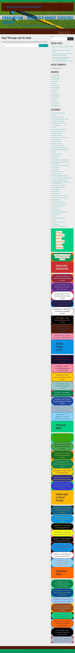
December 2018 (56, 106)
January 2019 (55, 103)
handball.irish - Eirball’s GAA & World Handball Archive (62, 446)
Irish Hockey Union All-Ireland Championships (62, 177)
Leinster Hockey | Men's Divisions (60, 197)
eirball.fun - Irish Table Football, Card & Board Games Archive (62, 623)
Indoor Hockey (66, 30)
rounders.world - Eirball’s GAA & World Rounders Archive (62, 455)
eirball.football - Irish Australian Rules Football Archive (62, 359)
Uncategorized (55, 224)
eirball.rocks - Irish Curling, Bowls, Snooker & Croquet (62, 600)
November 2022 (56, 77)
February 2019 (55, 101)
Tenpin (53, 220)
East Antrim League (56, 139)
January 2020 (55, 93)
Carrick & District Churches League (60, 119)
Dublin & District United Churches (60, 137)
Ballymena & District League (58, 113)
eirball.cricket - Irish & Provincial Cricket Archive (62, 336)
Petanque (54, 216)
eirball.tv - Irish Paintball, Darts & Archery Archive (62, 616)
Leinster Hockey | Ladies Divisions (60, 195)
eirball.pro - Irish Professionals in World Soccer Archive (62, 584)
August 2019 (55, 97)
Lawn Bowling (55, 191)
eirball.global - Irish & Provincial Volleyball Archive (62, 386)
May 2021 (54, 83)
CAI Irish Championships (58, 117)
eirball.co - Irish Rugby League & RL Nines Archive (62, 393)
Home (2, 30)
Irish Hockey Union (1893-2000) (59, 175)
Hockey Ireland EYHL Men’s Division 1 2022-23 (62, 61)
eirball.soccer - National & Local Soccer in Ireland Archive (62, 311)
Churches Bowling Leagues (58, 121)
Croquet (54, 127)
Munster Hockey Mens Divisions (59, 211)
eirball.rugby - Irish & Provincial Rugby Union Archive (62, 320)
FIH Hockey (15, 30)
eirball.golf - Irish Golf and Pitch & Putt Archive (62, 409)
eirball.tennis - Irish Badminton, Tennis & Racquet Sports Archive (62, 417)
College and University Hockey (59, 123)
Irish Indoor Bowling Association (59, 179)
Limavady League (56, 199)
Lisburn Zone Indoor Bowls (58, 201)
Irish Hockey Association (58, 171)
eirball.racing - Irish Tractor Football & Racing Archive (62, 640)
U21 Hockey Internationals (58, 222)
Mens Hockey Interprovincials (59, 205)
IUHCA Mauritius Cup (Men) (58, 187)
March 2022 (55, 81)
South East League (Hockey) (58, 218)
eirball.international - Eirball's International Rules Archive (62, 464)
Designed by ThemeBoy (69, 649)
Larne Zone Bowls (56, 189)
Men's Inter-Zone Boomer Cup (59, 203)
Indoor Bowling (55, 167)
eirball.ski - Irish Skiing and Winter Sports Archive (62, 555)
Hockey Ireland (8, 30)
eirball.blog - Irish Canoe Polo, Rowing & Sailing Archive (62, 519)
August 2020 (55, 89)
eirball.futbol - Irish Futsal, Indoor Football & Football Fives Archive (62, 593)
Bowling (54, 115)
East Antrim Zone (56, 141)
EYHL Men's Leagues (57, 143)
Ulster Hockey (49, 30)
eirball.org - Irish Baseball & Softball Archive (62, 303)
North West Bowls (56, 214)
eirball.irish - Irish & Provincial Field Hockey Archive (62, 329)
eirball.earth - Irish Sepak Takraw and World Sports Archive (62, 608)
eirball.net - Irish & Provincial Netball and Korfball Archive (62, 368)
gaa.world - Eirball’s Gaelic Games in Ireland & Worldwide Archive (62, 438)
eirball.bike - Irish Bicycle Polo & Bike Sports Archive (62, 533)
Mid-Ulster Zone (56, 207)
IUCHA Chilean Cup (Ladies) (58, 185)
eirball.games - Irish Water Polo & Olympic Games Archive (62, 510)
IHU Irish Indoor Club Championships (60, 165)
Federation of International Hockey (60, 147)
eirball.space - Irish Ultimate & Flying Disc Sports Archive (62, 632)
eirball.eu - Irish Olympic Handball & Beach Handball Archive (62, 401)
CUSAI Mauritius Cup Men (58, 131)
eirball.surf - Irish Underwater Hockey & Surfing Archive (62, 563)
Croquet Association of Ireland (59, 129)
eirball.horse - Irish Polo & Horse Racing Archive (62, 526)
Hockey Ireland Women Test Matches (61, 159)
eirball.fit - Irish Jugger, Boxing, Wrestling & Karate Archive (62, 547)
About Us (3, 32)
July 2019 (54, 99)
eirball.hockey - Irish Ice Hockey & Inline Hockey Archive (62, 296)
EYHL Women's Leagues (57, 145)
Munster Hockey (40, 30)
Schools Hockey (57, 30)
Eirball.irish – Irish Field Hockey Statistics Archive (37, 20)
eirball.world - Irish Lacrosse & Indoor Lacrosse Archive (62, 377)
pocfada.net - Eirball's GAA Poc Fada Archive (62, 472)
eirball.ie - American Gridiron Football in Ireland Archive (62, 278)
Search (52, 36)
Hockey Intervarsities (57, 153)
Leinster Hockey (32, 30)
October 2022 (55, 79)
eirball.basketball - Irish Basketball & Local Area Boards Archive (62, 287)
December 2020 (56, 87)
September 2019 (56, 95)
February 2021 (55, 85)
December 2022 (56, 75)
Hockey (54, 151)
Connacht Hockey (23, 30)
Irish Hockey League (57, 173)
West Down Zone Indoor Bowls (59, 226)
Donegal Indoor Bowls (57, 133)
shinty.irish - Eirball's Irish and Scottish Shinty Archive (62, 478)
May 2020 (54, 91)
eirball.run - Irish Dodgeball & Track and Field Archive (62, 540)
